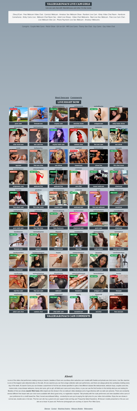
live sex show (78, 270)
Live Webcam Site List (47, 20)
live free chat (38, 228)
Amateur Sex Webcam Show (70, 14)
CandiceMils (18, 273)
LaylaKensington (38, 252)
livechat (78, 249)
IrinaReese (18, 106)
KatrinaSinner (38, 127)
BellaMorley (38, 148)
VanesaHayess (38, 232)
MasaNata (98, 127)
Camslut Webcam (51, 14)
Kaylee (58, 252)
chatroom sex (78, 228)
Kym (98, 190)
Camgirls (25, 26)
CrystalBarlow (119, 211)
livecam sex (38, 123)
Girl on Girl (61, 26)
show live (98, 165)
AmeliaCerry (18, 294)
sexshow (118, 207)
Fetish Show (50, 26)
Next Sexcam (62, 97)
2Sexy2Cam (17, 14)
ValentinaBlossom (78, 273)
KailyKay (18, 190)
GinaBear (38, 190)
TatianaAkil (58, 169)
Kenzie (118, 273)
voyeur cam (58, 123)
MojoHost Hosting (64, 408)
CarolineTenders (118, 252)
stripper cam (98, 291)
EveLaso (118, 127)
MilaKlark (78, 169)
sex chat (78, 186)
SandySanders (18, 252)
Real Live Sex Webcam (99, 17)
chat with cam (58, 312)
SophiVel (78, 148)
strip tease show (119, 123)
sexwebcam (98, 270)
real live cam (18, 291)
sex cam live (38, 144)
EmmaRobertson (78, 252)
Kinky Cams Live (29, 17)
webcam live (38, 186)
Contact (54, 408)
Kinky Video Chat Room (107, 14)
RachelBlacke (98, 106)
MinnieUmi (58, 127)
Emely (78, 294)
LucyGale (119, 148)
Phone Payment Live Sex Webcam (70, 20)
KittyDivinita (58, 273)
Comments (76, 97)
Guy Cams (97, 26)
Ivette (18, 148)
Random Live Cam (90, 14)
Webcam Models (77, 408)
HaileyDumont (99, 211)
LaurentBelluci (99, 273)
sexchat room (78, 123)
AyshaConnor (78, 211)
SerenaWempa (99, 232)
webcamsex (98, 249)
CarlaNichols (78, 106)
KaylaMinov (119, 294)
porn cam (18, 123)
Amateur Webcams (92, 20)
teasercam (78, 165)
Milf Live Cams (72, 26)
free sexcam (58, 249)
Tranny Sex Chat (85, 26)
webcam (58, 291)
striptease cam (18, 186)
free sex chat (38, 165)
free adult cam (18, 207)
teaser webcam (98, 186)
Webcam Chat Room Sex (46, 17)
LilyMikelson (118, 190)
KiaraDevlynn (38, 106)
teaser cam (58, 207)
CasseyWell (58, 294)
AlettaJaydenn (99, 169)
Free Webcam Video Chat (33, 14)
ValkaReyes (38, 211)
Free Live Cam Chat (117, 17)
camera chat (78, 144)
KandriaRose (18, 232)
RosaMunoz (78, 232)
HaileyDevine (18, 211)
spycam (18, 165)
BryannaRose (98, 148)
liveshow (78, 291)
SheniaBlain (18, 127)
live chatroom (58, 228)
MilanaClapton (38, 169)
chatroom (118, 186)
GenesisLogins (118, 169)
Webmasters (88, 408)
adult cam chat (18, 312)
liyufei (38, 294)
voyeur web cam (58, 144)
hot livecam (18, 270)
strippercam (98, 123)
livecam (118, 291)
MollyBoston (78, 127)
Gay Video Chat (109, 26)
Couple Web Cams (37, 26)
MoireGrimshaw (38, 273)
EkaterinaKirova (58, 211)
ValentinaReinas (58, 190)
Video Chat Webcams (80, 17)
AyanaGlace (119, 232)
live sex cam (98, 144)
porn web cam (18, 228)
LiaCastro (98, 252)
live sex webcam (99, 207)
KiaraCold (98, 294)
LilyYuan (58, 232)
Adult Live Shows (64, 17)
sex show (118, 144)
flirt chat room (119, 165)
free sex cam (38, 291)
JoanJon (58, 148)
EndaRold (78, 190)
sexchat (98, 312)
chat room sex (18, 144)
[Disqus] (68, 346)
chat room (58, 270)
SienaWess (119, 106)
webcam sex (78, 207)
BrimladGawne (18, 169)
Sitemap (47, 408)
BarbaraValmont (58, 106)
